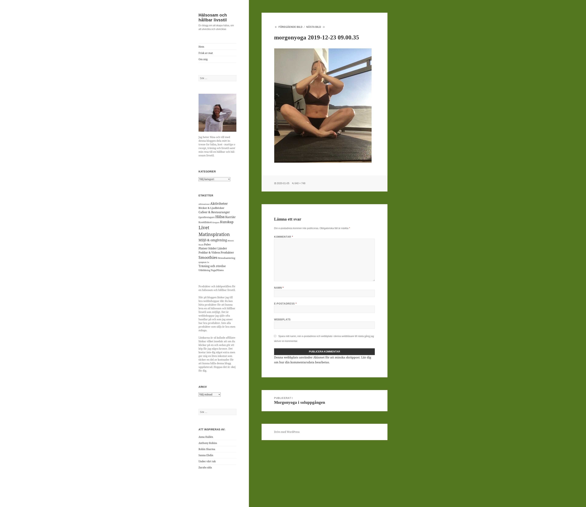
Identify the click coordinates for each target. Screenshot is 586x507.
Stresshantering (226, 258)
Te (208, 262)
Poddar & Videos (209, 252)
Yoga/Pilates (217, 270)
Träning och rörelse (212, 266)
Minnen (231, 241)
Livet (204, 227)
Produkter (227, 252)
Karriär (230, 217)
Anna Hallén (206, 437)
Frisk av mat (206, 53)
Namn (279, 287)
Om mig (203, 59)
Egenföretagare (207, 217)
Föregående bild (290, 27)
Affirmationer (204, 204)
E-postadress (285, 303)
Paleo (207, 244)
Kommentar (283, 236)
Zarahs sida (205, 467)
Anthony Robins (208, 443)
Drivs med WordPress (287, 432)
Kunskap (226, 222)
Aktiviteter (219, 203)
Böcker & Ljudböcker (211, 208)
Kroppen (215, 222)
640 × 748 (300, 183)
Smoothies (208, 257)
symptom (202, 262)
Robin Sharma (207, 449)
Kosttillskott (205, 222)
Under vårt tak (207, 461)
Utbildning (204, 270)
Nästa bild (313, 27)
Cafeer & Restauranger (214, 212)
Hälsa (220, 216)
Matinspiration (214, 234)
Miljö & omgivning (213, 240)
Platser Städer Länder (213, 248)
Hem (201, 46)
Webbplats (282, 319)
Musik (201, 245)
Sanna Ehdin (206, 455)
